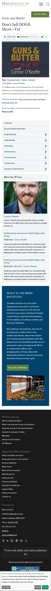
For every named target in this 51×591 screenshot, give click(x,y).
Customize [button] (6, 587)
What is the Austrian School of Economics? (18, 425)
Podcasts (8, 123)
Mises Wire (18, 266)
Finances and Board (9, 482)
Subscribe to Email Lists (11, 485)
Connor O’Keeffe (11, 217)
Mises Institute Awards (11, 470)
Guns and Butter (13, 18)
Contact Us (6, 497)
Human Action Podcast (11, 440)
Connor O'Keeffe (18, 84)
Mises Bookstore (8, 474)
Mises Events (7, 467)
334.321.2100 (13, 522)
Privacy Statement (9, 493)
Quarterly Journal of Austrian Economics (17, 428)
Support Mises (40, 14)
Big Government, (13, 80)
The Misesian (7, 443)
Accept (45, 587)
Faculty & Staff (8, 478)
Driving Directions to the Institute (15, 459)
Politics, (24, 80)
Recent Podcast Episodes (14, 129)
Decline (37, 587)
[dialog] (25, 581)
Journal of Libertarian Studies (13, 432)
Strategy (31, 80)
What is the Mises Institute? (12, 456)
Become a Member (17, 368)
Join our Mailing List (9, 535)
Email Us (5, 531)
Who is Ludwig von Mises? (12, 421)
